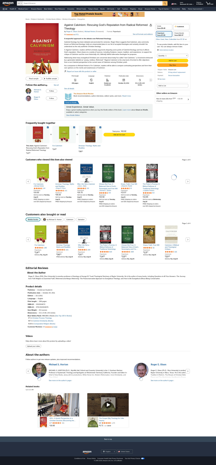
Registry (133, 9)
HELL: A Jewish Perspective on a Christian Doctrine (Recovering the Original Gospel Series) (62, 419)
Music (140, 9)
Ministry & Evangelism (69, 19)
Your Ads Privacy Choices (132, 458)
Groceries (70, 9)
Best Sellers (48, 9)
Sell (118, 9)
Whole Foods (81, 9)
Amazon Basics (36, 9)
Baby (184, 9)
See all (56, 85)
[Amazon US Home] (87, 452)
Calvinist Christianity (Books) (43, 321)
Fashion (125, 9)
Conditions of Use (79, 458)
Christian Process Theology (42, 318)
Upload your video (33, 346)
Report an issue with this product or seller (81, 71)
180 (45, 248)
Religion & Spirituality (37, 19)
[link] (64, 134)
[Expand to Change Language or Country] (114, 452)
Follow (51, 91)
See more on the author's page (60, 380)
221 (67, 250)
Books (102, 9)
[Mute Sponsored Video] (76, 414)
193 (89, 250)
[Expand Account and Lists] (193, 4)
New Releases (60, 9)
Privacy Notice (91, 458)
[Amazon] (8, 3)
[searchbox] (92, 3)
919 (110, 252)
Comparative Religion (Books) (44, 324)
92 (153, 248)
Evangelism (81, 19)
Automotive (176, 9)
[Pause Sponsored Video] (76, 410)
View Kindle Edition (73, 115)
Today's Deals (93, 9)
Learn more (127, 110)
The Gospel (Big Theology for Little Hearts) (111, 419)
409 (132, 252)
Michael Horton (89, 31)
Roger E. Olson (71, 31)
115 (175, 252)
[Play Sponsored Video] (108, 405)
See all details (69, 88)
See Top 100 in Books (63, 316)
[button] (5, 9)
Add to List (162, 86)
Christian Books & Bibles (53, 19)
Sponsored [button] (29, 389)
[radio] (164, 27)
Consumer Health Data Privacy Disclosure (110, 458)
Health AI (13, 9)
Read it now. (126, 96)
